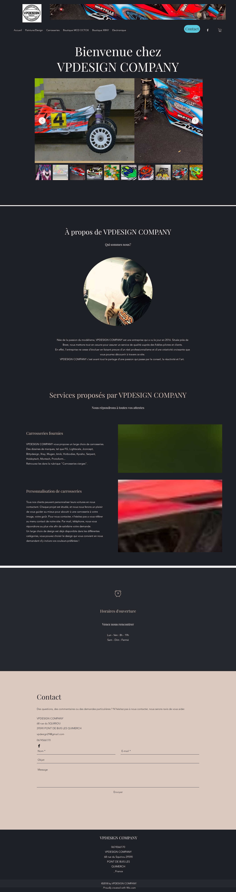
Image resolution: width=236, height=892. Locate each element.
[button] (220, 30)
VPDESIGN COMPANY (118, 837)
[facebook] (207, 30)
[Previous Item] (42, 120)
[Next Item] (195, 120)
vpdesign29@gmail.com (50, 734)
